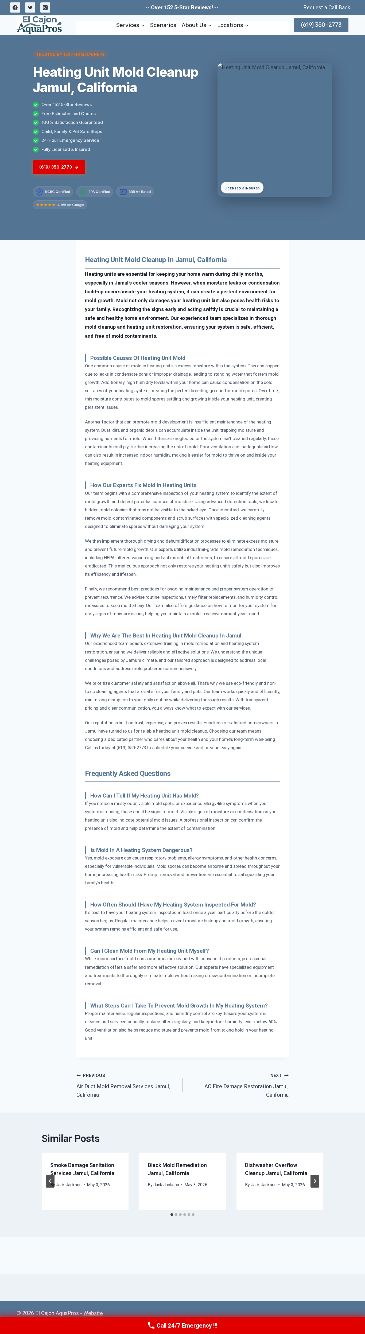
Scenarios (163, 25)
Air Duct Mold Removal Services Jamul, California (123, 1085)
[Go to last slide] (50, 1181)
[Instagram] (45, 7)
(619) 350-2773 (321, 24)
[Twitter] (30, 7)
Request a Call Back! (327, 7)
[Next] (314, 1181)
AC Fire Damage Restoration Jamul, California (246, 1085)
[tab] (171, 1214)
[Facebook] (15, 7)
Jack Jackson (68, 1184)
